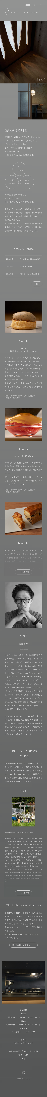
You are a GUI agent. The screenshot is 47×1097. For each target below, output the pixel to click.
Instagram (40, 4)
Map (23, 1058)
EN (34, 4)
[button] (3, 316)
